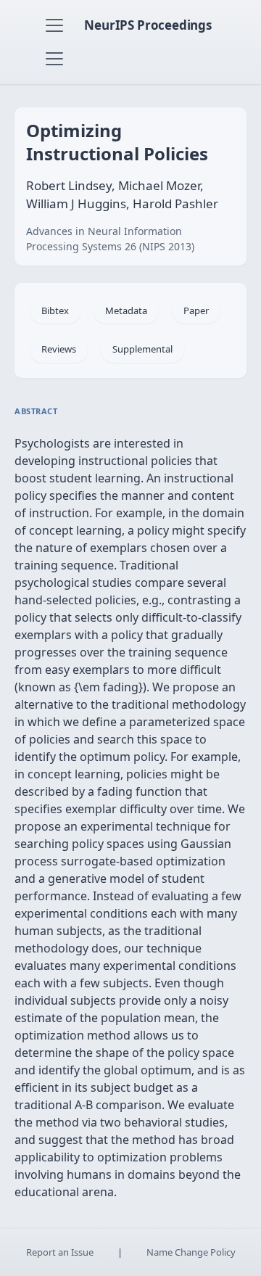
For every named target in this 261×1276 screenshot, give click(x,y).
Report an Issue (60, 1252)
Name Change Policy (191, 1252)
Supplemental (142, 348)
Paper (196, 310)
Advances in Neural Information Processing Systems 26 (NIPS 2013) (110, 238)
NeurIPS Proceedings (148, 25)
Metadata (126, 310)
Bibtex (55, 310)
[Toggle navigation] (54, 25)
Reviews (58, 348)
